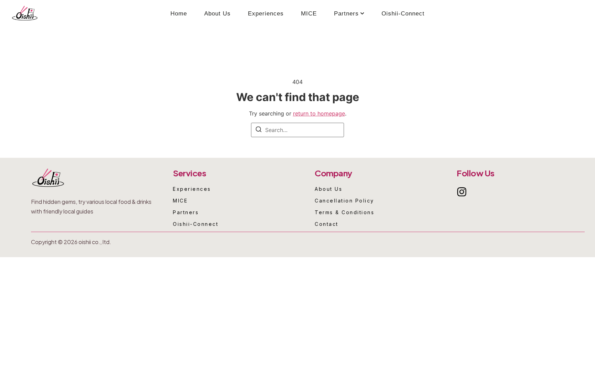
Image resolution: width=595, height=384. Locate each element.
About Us (217, 14)
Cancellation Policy (344, 200)
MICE (309, 14)
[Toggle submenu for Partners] (361, 14)
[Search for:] (297, 130)
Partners (346, 14)
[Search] (259, 130)
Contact (326, 224)
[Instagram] (462, 192)
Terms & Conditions (344, 212)
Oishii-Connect (403, 14)
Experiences (266, 14)
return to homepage (319, 113)
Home (178, 14)
